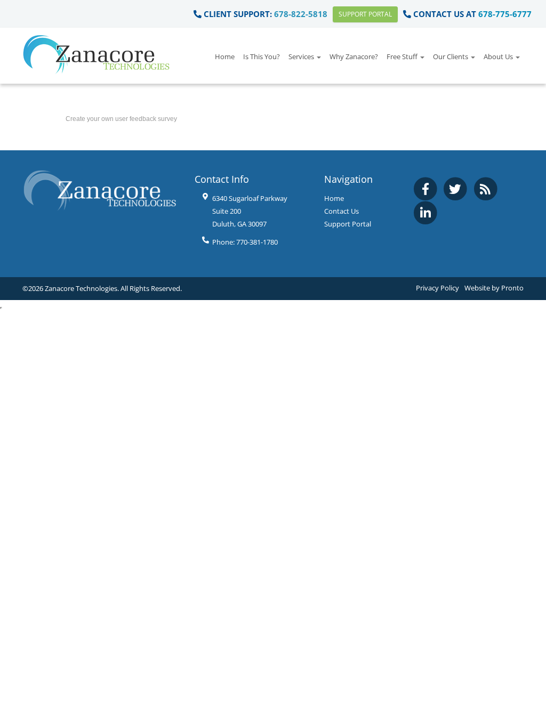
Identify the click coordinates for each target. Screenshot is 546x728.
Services (302, 56)
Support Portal (365, 14)
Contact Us (341, 211)
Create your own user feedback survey (121, 119)
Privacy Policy (437, 288)
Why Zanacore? (354, 56)
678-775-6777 (505, 14)
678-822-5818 (300, 14)
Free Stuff (403, 56)
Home (225, 56)
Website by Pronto (494, 288)
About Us (499, 56)
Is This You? (261, 56)
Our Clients (451, 56)
